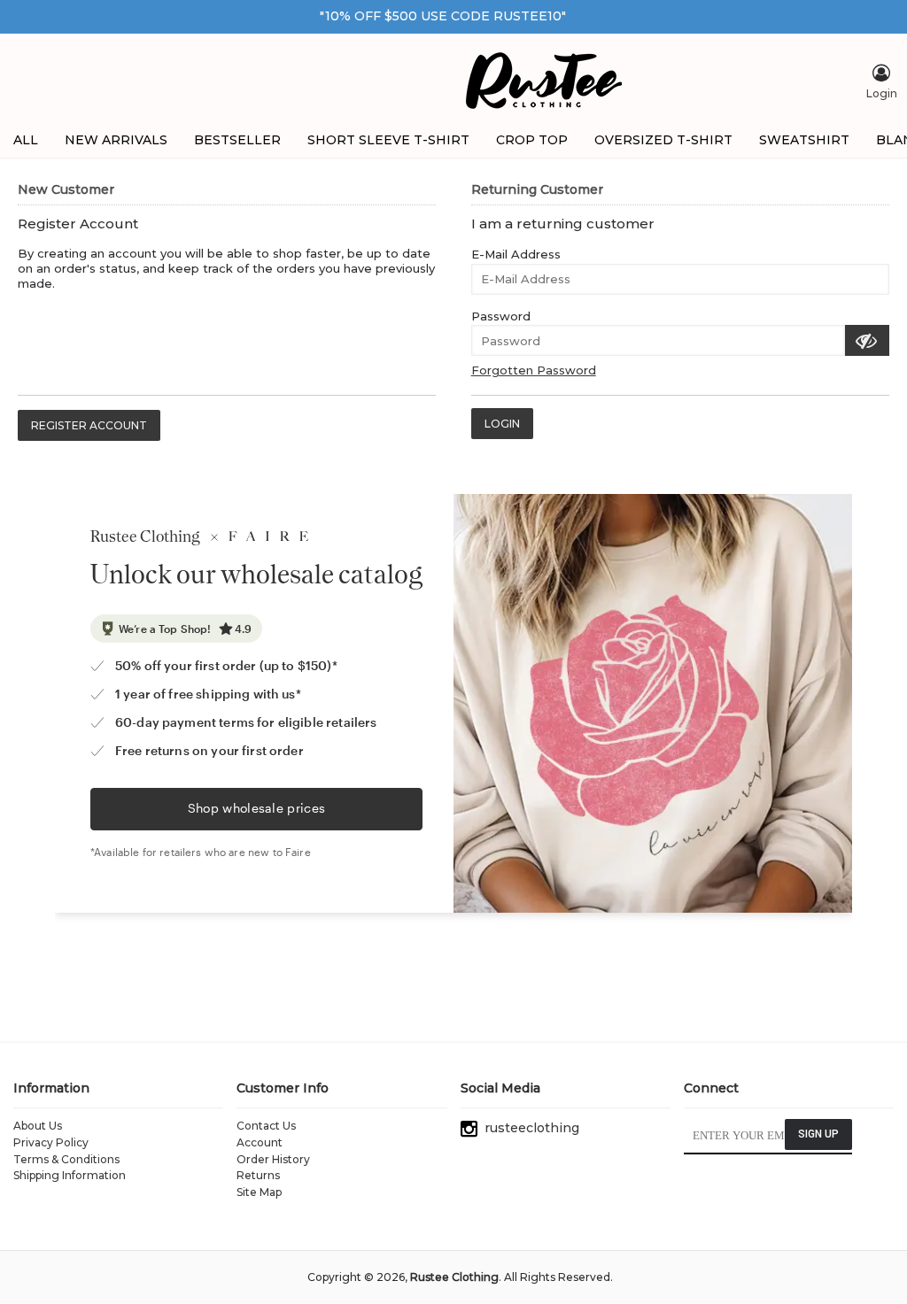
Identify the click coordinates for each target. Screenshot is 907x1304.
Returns (258, 1175)
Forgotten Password (533, 370)
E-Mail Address (516, 254)
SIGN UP (818, 1134)
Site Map (259, 1192)
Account (259, 1142)
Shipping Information (69, 1175)
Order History (273, 1159)
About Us (37, 1125)
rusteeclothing (528, 1128)
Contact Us (266, 1125)
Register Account (89, 425)
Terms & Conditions (66, 1159)
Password (501, 316)
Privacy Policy (51, 1142)
